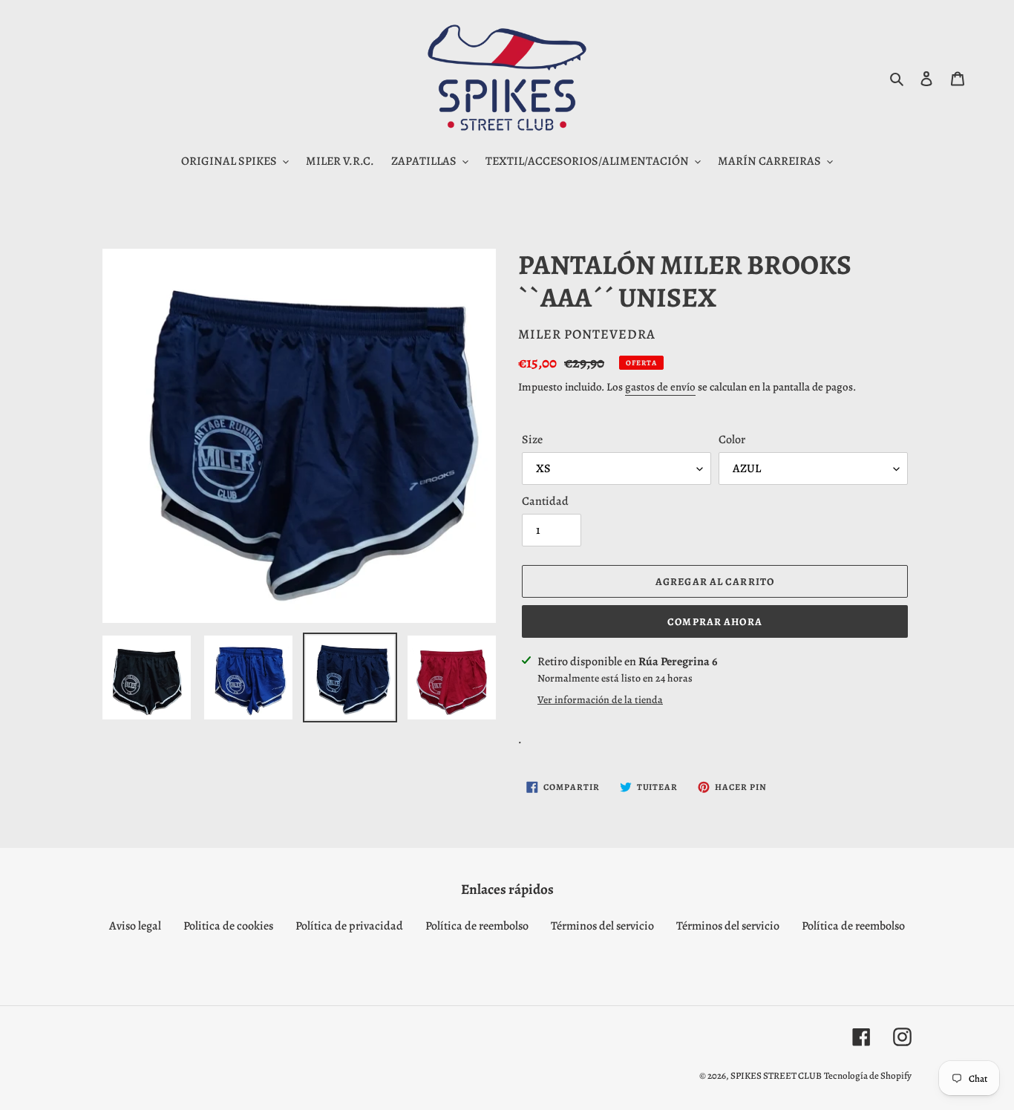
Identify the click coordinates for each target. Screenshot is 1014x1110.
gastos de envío (660, 386)
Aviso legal (135, 926)
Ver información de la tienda (600, 700)
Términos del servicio (602, 926)
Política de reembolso (477, 926)
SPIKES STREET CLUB (776, 1075)
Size (532, 439)
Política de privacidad (349, 926)
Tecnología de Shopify (868, 1075)
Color (732, 439)
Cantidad (545, 501)
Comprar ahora (714, 622)
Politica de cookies (228, 926)
